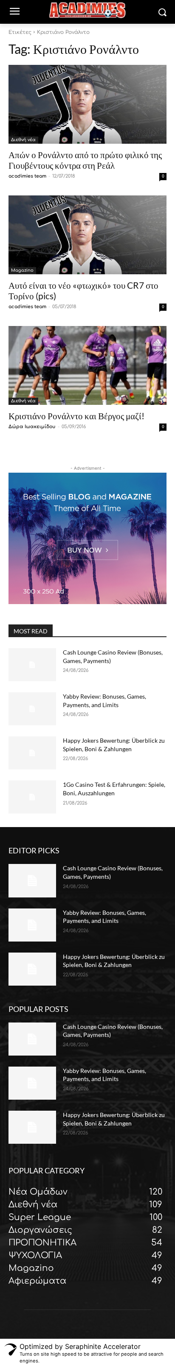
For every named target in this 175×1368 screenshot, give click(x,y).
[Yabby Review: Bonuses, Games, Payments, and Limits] (32, 708)
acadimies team (27, 176)
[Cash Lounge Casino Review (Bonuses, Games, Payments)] (32, 664)
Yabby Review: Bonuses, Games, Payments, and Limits (104, 1075)
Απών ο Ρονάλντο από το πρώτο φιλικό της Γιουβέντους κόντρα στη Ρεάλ (85, 159)
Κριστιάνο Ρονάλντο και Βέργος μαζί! (76, 415)
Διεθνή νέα (23, 139)
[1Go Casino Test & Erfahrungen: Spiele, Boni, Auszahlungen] (32, 797)
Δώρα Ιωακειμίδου (32, 426)
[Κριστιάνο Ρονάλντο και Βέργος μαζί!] (87, 365)
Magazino (22, 270)
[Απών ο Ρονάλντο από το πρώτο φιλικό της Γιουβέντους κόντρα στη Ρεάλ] (87, 104)
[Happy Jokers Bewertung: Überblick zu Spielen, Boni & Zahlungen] (32, 752)
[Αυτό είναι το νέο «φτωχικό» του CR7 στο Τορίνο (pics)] (87, 234)
